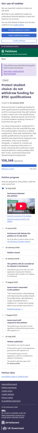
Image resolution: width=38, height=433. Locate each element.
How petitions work (9, 384)
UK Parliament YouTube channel (18, 242)
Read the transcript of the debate (19, 216)
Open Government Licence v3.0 (13, 415)
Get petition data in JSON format (15, 377)
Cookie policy (7, 391)
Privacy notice (7, 398)
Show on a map (8, 169)
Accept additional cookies (19, 30)
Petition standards (9, 388)
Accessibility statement (11, 401)
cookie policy (18, 25)
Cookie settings (19, 41)
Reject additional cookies (19, 35)
